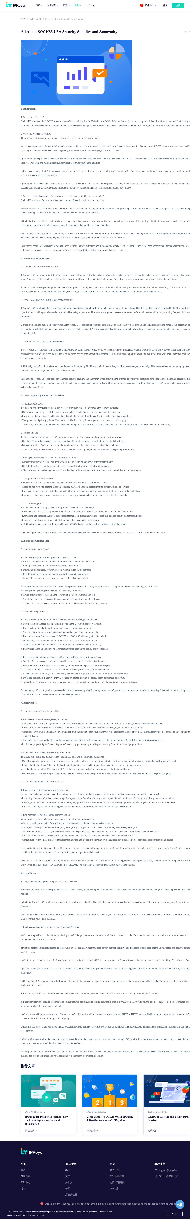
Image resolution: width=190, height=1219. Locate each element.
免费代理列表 (117, 1182)
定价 (38, 5)
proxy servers (41, 831)
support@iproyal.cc (168, 1170)
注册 (178, 5)
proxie (39, 275)
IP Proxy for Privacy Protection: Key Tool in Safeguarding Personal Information (46, 1120)
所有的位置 (71, 1194)
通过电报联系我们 (168, 1176)
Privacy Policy (22, 1215)
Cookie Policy (38, 1215)
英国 (67, 1176)
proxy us (63, 752)
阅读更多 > (31, 1130)
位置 (65, 5)
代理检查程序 (117, 1176)
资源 (76, 5)
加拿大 (68, 1182)
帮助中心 (25, 1182)
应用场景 (51, 5)
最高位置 (70, 1163)
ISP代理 (114, 1188)
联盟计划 (90, 5)
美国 (67, 1170)
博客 (23, 19)
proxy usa (168, 802)
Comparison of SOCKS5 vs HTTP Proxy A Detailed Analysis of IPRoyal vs (109, 1118)
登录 (165, 5)
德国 (67, 1188)
